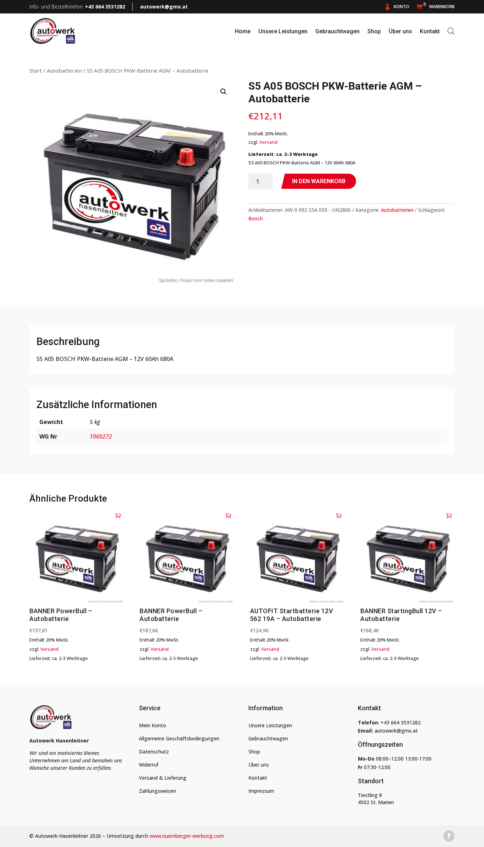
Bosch (255, 218)
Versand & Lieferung (162, 777)
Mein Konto (152, 725)
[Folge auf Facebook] (449, 836)
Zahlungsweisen (157, 790)
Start (35, 70)
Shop (374, 31)
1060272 (101, 436)
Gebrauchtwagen (337, 31)
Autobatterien (64, 70)
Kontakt (430, 31)
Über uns (400, 31)
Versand (268, 142)
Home (243, 31)
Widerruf (148, 764)
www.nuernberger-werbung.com (187, 835)
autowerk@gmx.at (164, 6)
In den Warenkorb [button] (118, 515)
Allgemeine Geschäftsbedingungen (179, 738)
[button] (223, 91)
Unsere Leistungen (283, 31)
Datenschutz (154, 751)
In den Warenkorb (318, 181)
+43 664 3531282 (401, 722)
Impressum (261, 790)
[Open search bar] (451, 31)
